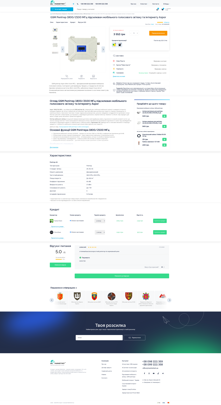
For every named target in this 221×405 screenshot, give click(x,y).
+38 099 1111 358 (101, 4)
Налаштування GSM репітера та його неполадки (73, 127)
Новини (104, 374)
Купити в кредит (159, 221)
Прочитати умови (57, 226)
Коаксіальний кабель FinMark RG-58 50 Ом (154, 135)
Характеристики (62, 22)
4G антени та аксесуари (129, 367)
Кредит (72, 22)
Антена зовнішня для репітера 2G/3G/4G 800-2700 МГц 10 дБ (152, 122)
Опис (51, 22)
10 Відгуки (166, 22)
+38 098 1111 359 (87, 4)
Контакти (155, 4)
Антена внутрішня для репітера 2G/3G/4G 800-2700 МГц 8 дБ (152, 112)
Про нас (133, 4)
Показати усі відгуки (122, 276)
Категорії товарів (61, 9)
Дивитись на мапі (119, 76)
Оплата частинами (77, 221)
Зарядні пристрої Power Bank (131, 393)
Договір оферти (106, 367)
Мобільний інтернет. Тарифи (130, 380)
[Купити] (164, 116)
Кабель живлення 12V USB (151, 142)
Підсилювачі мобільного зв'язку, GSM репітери (79, 13)
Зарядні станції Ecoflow (129, 389)
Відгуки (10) (82, 22)
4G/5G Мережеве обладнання (59, 13)
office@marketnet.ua (150, 368)
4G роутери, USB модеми (129, 364)
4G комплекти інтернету (129, 371)
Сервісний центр (107, 371)
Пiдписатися (136, 337)
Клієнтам (143, 4)
